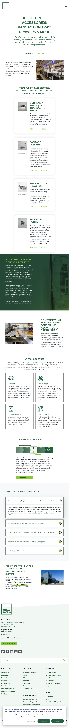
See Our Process (24, 477)
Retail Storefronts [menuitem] (8, 691)
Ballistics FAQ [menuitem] (50, 681)
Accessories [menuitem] (27, 689)
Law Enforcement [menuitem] (7, 689)
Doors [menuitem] (25, 686)
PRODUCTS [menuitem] (28, 668)
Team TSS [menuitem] (49, 696)
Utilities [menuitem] (4, 694)
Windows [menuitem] (26, 683)
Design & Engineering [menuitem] (30, 702)
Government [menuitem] (6, 683)
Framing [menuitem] (26, 681)
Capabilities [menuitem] (29, 53)
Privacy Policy (54, 711)
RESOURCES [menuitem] (51, 668)
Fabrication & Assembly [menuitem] (31, 705)
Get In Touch (5, 635)
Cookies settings (30, 721)
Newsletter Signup (9, 643)
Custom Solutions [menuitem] (29, 672)
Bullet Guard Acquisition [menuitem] (54, 702)
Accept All (44, 721)
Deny (57, 721)
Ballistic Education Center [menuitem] (55, 675)
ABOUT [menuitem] (49, 692)
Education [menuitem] (4, 678)
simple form (26, 581)
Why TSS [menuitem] (41, 53)
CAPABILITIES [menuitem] (29, 695)
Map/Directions (6, 630)
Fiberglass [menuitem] (27, 678)
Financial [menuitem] (4, 681)
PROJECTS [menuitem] (6, 668)
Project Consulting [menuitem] (30, 699)
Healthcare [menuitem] (5, 686)
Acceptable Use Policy (43, 711)
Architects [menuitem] (5, 672)
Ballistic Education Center (20, 584)
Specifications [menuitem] (51, 672)
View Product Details (38, 129)
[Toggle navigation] (66, 6)
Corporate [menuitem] (5, 675)
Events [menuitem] (48, 678)
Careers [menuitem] (48, 699)
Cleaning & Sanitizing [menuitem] (53, 683)
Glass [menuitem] (25, 675)
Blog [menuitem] (47, 686)
